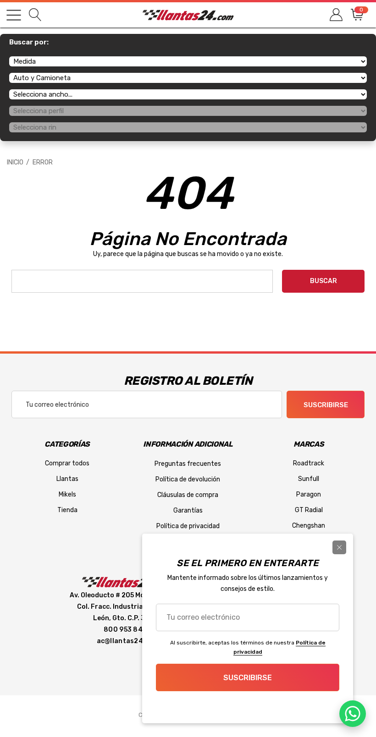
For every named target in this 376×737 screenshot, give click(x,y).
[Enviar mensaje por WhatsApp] (352, 713)
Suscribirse (326, 405)
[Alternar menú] (13, 15)
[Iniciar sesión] (335, 15)
